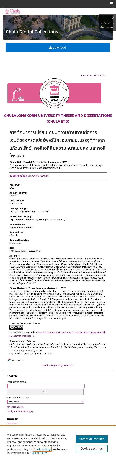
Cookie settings (42, 449)
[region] (58, 443)
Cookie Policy (39, 453)
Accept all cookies (91, 439)
